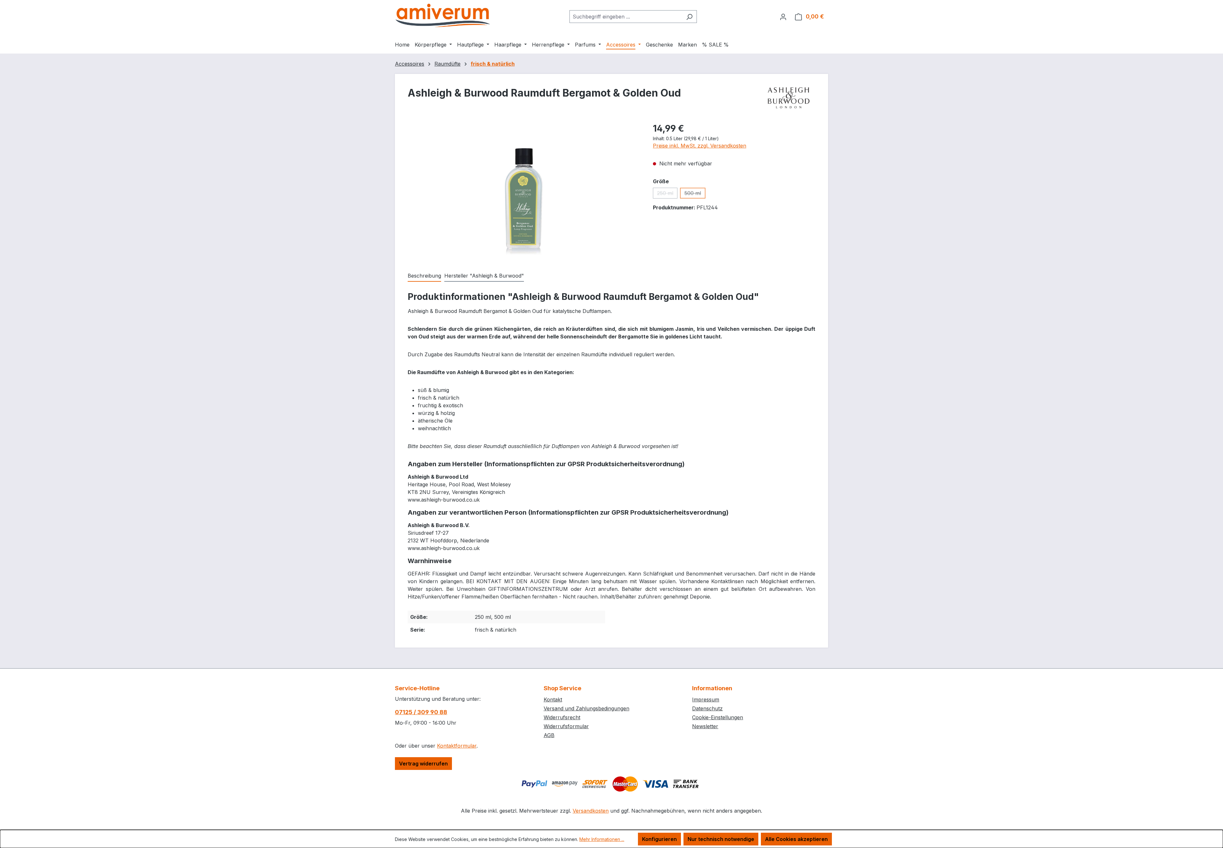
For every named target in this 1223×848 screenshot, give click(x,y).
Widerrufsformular (566, 726)
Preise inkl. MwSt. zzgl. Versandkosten (699, 145)
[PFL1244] (523, 190)
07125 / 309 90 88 (421, 712)
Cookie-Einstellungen (717, 717)
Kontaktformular (456, 746)
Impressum (705, 699)
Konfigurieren (659, 839)
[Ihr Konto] (783, 16)
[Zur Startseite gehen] (442, 15)
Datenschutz (707, 708)
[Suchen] (689, 16)
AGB (549, 735)
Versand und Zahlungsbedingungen (586, 708)
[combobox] (625, 16)
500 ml (694, 194)
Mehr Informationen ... (601, 839)
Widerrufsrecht (562, 717)
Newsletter (705, 726)
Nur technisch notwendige (721, 839)
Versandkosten (591, 811)
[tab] (424, 276)
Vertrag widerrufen (423, 763)
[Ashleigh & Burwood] (788, 98)
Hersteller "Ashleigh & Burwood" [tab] (484, 275)
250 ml (667, 194)
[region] (524, 190)
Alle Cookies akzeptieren (796, 839)
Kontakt (553, 699)
